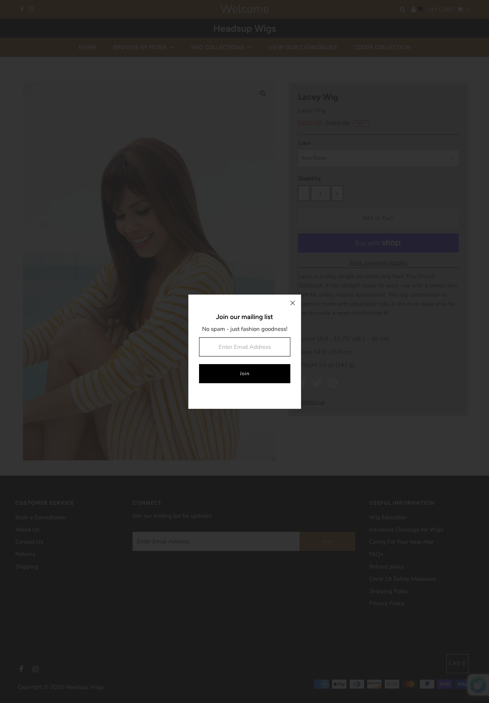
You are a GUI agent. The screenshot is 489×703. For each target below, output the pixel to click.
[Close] (292, 303)
